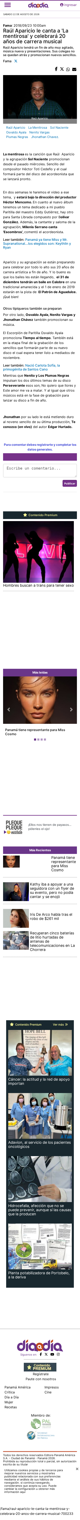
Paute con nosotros (41, 1379)
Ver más (59, 1024)
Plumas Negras (17, 137)
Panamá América (18, 1387)
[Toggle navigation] (7, 5)
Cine (48, 1392)
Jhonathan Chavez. (45, 137)
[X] (46, 1354)
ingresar (70, 5)
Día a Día (12, 1397)
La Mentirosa (37, 127)
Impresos (52, 1387)
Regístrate (41, 1374)
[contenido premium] (40, 1367)
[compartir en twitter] (62, 69)
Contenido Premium (42, 515)
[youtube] (52, 1354)
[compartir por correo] (74, 69)
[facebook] (41, 1354)
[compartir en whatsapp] (68, 69)
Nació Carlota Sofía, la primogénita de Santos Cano (31, 367)
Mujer (9, 1402)
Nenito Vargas (39, 132)
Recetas (11, 1407)
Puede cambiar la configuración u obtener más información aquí (30, 1489)
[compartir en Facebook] (56, 69)
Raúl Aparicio (15, 127)
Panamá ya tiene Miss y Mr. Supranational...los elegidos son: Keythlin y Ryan (37, 243)
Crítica (10, 1392)
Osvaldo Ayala (16, 132)
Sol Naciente (59, 127)
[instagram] (58, 1354)
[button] (8, 709)
